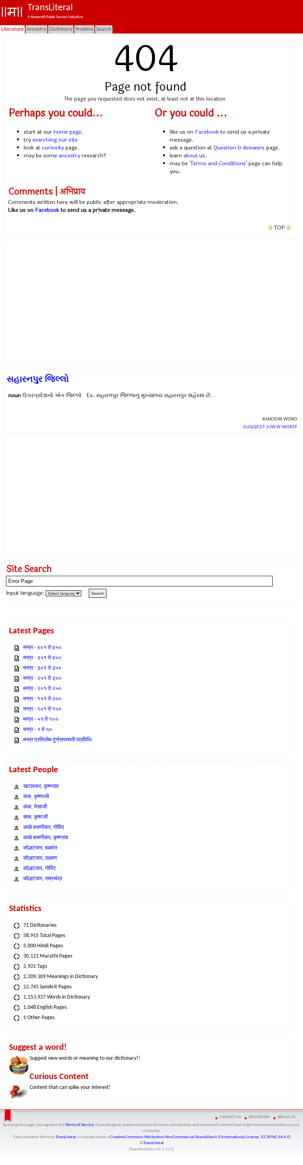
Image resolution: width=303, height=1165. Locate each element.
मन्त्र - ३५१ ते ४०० (42, 658)
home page (67, 132)
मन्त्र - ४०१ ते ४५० (42, 648)
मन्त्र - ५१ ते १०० (40, 720)
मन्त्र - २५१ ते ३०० (42, 678)
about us (194, 155)
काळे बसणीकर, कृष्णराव (45, 838)
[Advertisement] (151, 300)
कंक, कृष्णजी (35, 817)
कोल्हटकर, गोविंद (39, 869)
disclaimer (259, 1116)
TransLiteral (66, 1137)
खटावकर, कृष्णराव (41, 787)
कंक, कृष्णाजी (36, 797)
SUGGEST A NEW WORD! (270, 426)
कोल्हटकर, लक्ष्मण (40, 858)
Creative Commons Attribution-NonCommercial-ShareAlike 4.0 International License (184, 1137)
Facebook (207, 132)
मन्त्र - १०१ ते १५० (42, 709)
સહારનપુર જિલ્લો (38, 379)
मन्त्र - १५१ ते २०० (42, 699)
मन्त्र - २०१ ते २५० (42, 689)
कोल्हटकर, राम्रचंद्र (42, 879)
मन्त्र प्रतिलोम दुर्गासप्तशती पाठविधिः (58, 740)
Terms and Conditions (218, 163)
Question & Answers (239, 148)
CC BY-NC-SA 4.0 (276, 1137)
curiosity (53, 148)
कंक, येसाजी (35, 807)
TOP (279, 228)
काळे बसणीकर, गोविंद (43, 828)
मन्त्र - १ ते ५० (37, 730)
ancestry (69, 155)
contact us (230, 1116)
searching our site (55, 140)
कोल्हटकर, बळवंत (40, 848)
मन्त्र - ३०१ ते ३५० (42, 668)
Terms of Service (79, 1125)
